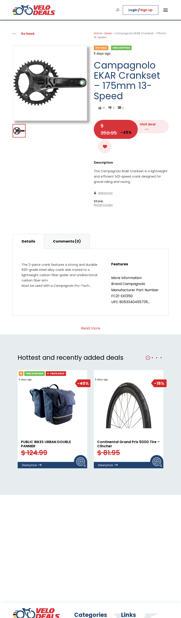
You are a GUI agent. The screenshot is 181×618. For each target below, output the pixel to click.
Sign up (146, 10)
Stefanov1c (105, 193)
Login (133, 10)
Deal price (29, 465)
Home (98, 33)
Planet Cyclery (103, 205)
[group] (50, 83)
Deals (108, 33)
